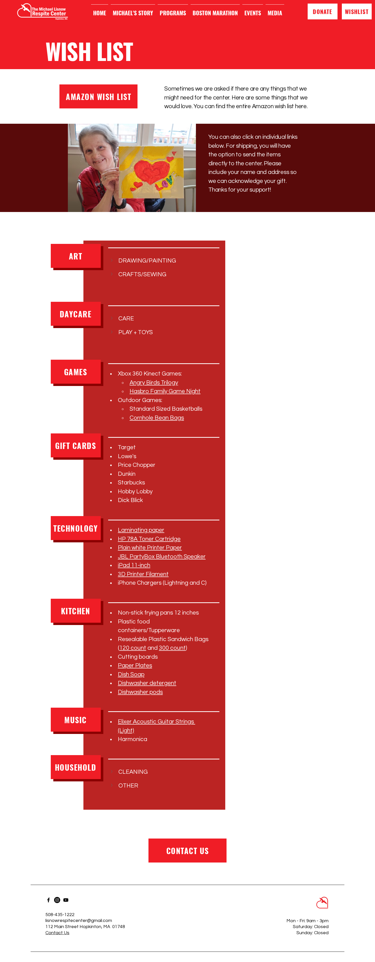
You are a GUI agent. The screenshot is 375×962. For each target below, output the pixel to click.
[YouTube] (66, 900)
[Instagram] (57, 900)
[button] (158, 260)
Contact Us (57, 932)
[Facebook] (48, 900)
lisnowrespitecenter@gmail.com (78, 920)
